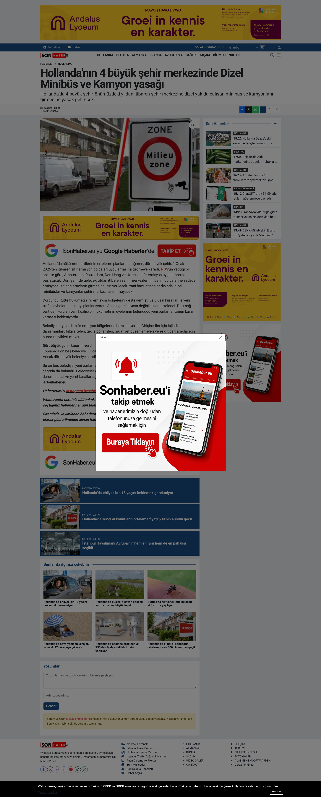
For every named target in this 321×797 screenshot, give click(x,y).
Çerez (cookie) (48, 792)
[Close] (221, 337)
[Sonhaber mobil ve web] (161, 406)
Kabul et (276, 791)
